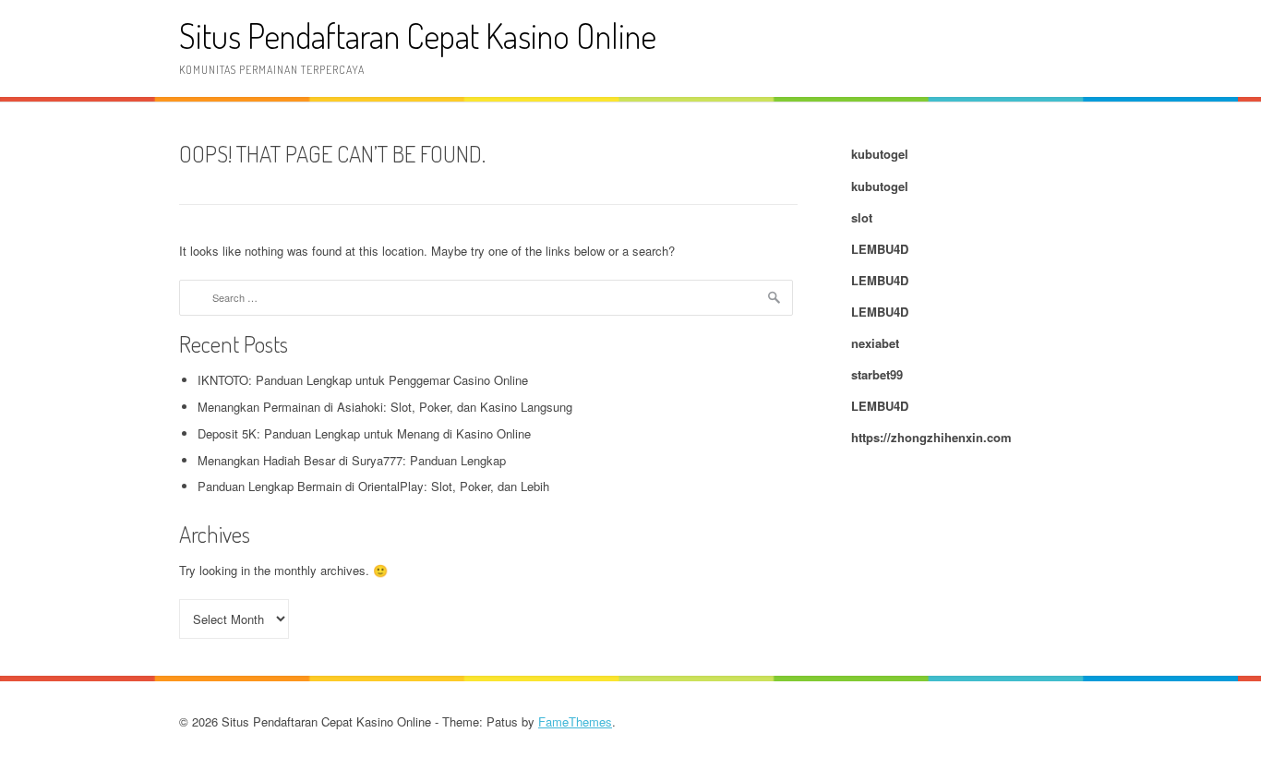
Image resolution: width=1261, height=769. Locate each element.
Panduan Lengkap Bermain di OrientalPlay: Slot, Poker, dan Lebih (373, 486)
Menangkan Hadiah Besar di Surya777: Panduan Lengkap (352, 460)
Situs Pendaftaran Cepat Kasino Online (417, 35)
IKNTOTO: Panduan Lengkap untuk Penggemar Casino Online (363, 380)
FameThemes (575, 721)
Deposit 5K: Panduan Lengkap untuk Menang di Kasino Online (364, 433)
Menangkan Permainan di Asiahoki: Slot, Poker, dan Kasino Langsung (385, 406)
